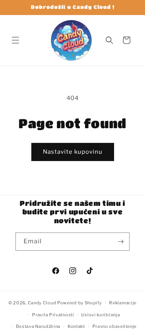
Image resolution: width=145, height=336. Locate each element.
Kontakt (76, 326)
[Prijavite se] (120, 241)
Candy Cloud (42, 302)
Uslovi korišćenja (100, 314)
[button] (15, 40)
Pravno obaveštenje (114, 326)
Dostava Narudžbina (38, 326)
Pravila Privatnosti (53, 314)
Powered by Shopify (79, 302)
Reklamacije (122, 302)
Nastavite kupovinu (72, 151)
